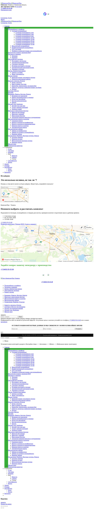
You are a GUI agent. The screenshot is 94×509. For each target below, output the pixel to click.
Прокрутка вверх (6, 504)
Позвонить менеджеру (8, 224)
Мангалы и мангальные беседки (14, 297)
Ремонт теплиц (9, 292)
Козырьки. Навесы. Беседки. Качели (15, 295)
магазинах (4, 322)
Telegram (18, 224)
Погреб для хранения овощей (13, 308)
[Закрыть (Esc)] (1, 506)
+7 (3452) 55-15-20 (6, 8)
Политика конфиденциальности (50, 335)
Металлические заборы (11, 300)
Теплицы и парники (10, 287)
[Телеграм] (49, 14)
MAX (22, 224)
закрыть (3, 502)
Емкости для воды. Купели (12, 305)
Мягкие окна (8, 312)
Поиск (20, 187)
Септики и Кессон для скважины (14, 307)
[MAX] (44, 13)
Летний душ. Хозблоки (11, 310)
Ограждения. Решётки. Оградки (14, 302)
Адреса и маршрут (30, 224)
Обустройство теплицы (11, 290)
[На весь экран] (5, 506)
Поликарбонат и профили (12, 285)
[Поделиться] (3, 506)
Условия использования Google (65, 335)
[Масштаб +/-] (7, 506)
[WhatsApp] (44, 275)
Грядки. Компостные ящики (13, 289)
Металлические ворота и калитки (14, 298)
